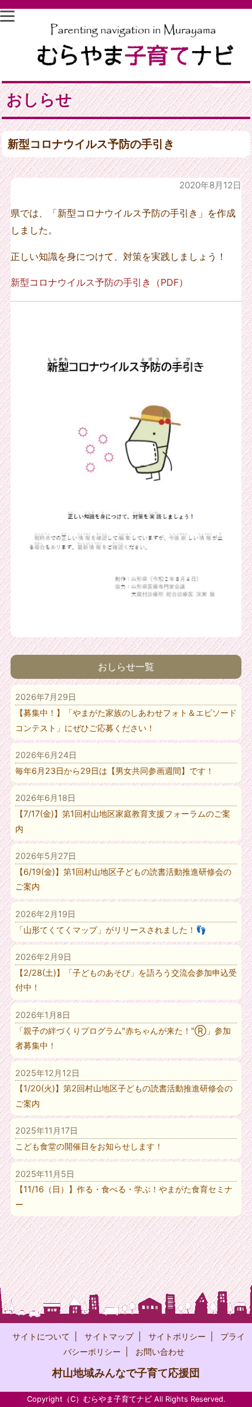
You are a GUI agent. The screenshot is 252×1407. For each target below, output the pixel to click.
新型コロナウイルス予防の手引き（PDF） (99, 282)
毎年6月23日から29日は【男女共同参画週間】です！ (114, 763)
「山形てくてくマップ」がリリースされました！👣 (110, 922)
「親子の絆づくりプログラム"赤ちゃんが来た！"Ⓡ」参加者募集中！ (123, 1030)
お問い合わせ (160, 1352)
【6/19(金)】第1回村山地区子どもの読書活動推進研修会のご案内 (123, 871)
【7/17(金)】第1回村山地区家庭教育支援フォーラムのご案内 (122, 813)
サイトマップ (109, 1336)
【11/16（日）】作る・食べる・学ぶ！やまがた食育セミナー (124, 1189)
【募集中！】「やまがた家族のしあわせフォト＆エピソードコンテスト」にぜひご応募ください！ (126, 712)
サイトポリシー (177, 1336)
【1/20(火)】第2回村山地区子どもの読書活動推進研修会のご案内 (124, 1088)
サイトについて (41, 1336)
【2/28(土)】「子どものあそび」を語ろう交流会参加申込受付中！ (126, 972)
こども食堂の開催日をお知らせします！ (89, 1138)
